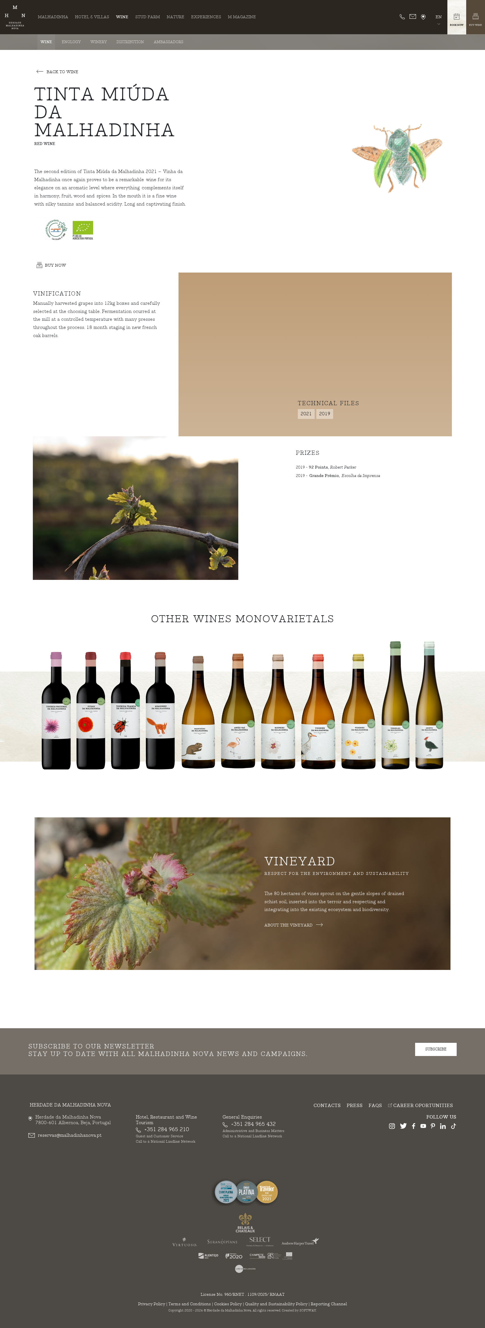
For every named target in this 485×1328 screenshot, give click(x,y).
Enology (71, 42)
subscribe (436, 1049)
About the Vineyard (289, 925)
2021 (306, 414)
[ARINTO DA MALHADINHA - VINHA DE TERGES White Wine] (429, 705)
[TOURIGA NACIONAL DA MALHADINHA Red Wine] (56, 708)
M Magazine (242, 17)
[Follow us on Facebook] (413, 1126)
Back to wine (61, 72)
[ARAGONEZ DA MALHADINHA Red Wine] (160, 708)
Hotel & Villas (92, 17)
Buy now (55, 265)
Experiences (206, 17)
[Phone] (402, 17)
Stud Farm (147, 17)
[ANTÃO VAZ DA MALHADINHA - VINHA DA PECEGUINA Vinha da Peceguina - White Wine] (238, 711)
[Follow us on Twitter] (403, 1126)
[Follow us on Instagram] (392, 1126)
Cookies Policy (228, 1304)
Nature (175, 17)
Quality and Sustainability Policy (276, 1304)
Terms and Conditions (189, 1304)
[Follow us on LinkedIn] (443, 1126)
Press (355, 1105)
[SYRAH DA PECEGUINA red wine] (90, 708)
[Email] (412, 17)
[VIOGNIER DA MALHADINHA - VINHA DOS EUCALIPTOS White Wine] (318, 711)
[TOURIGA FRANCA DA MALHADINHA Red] (125, 708)
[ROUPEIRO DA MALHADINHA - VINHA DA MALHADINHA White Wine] (278, 711)
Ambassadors (168, 42)
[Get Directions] (423, 17)
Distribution (130, 42)
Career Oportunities (422, 1105)
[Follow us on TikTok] (453, 1126)
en (439, 17)
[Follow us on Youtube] (423, 1126)
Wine (122, 17)
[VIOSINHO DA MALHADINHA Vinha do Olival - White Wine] (358, 711)
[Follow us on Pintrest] (433, 1126)
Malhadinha (53, 17)
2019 (324, 414)
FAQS (375, 1105)
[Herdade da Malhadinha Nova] (15, 17)
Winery (98, 42)
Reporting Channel (329, 1304)
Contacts (327, 1105)
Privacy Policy (151, 1304)
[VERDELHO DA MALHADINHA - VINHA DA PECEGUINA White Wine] (395, 705)
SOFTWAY (307, 1310)
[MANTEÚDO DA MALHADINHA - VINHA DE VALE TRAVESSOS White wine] (198, 711)
